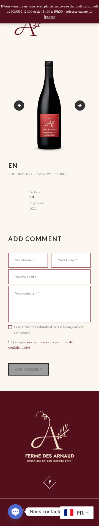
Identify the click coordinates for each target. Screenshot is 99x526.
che (83, 105)
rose (20, 105)
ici (90, 11)
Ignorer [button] (49, 16)
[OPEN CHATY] (15, 511)
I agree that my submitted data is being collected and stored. (50, 330)
